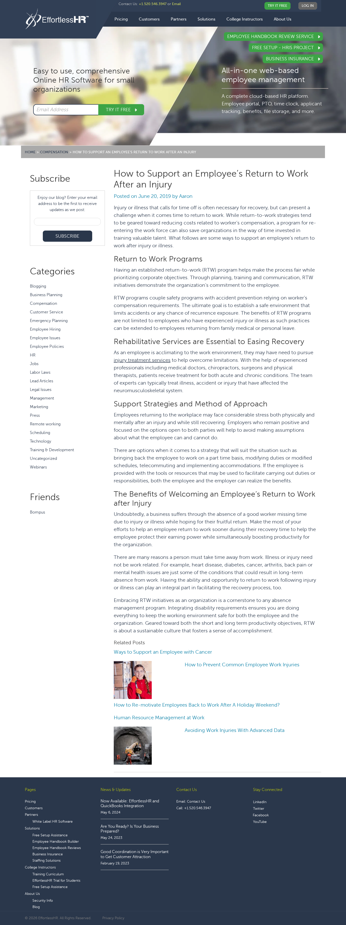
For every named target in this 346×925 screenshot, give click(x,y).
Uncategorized (43, 458)
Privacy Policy (113, 918)
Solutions (32, 828)
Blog (36, 907)
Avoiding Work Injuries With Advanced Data (234, 730)
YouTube (260, 822)
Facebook (261, 815)
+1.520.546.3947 (152, 4)
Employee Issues (45, 338)
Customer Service (46, 312)
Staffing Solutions (46, 860)
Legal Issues (40, 389)
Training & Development (52, 450)
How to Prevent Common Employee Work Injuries (242, 665)
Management (42, 398)
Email (176, 4)
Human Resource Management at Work (159, 718)
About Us (32, 894)
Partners (31, 815)
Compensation (43, 303)
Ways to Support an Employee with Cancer (163, 652)
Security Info (42, 900)
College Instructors (40, 867)
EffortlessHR (60, 19)
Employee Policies (47, 346)
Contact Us (196, 801)
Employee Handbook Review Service (271, 36)
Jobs (34, 364)
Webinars (38, 467)
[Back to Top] (328, 905)
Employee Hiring (45, 329)
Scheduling (40, 432)
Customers (34, 808)
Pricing (30, 801)
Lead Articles (41, 381)
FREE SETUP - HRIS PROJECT (283, 47)
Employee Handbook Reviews (56, 848)
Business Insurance (290, 58)
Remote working (45, 424)
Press (35, 415)
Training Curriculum (48, 874)
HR (32, 355)
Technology (40, 441)
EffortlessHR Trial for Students (56, 880)
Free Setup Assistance (50, 835)
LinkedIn (259, 802)
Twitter (258, 808)
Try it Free (119, 109)
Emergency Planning (49, 320)
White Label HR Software (52, 821)
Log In (308, 6)
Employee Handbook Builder (55, 841)
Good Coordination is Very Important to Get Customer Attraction (134, 854)
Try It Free (277, 6)
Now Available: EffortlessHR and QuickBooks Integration (130, 803)
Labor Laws (40, 372)
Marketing (39, 407)
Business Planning (46, 295)
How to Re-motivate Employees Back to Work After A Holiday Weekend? (197, 705)
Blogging (38, 286)
